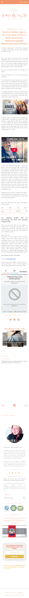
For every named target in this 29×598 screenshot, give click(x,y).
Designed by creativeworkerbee (14, 595)
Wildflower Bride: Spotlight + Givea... (14, 342)
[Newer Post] (3, 405)
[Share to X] (10, 320)
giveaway (16, 315)
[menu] (2, 2)
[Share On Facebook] (14, 320)
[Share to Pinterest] (18, 320)
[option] (14, 338)
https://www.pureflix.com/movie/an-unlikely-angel (13, 209)
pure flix (20, 315)
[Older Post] (25, 405)
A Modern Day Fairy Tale (12, 592)
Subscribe (14, 556)
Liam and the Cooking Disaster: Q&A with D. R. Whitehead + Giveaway (14, 520)
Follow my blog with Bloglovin (8, 415)
